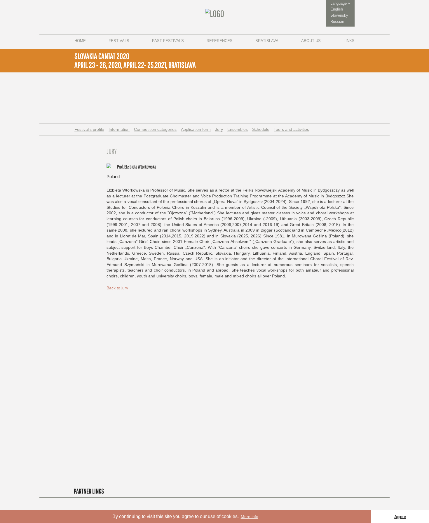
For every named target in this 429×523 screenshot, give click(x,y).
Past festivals (168, 41)
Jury (219, 129)
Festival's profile (89, 129)
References (220, 41)
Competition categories (155, 129)
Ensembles (237, 129)
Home (80, 41)
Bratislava (266, 41)
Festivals (119, 41)
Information (119, 129)
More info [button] (249, 516)
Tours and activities (291, 129)
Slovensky (339, 15)
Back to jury (117, 288)
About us (311, 41)
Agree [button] (400, 516)
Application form (196, 129)
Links (349, 41)
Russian (337, 21)
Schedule (260, 129)
